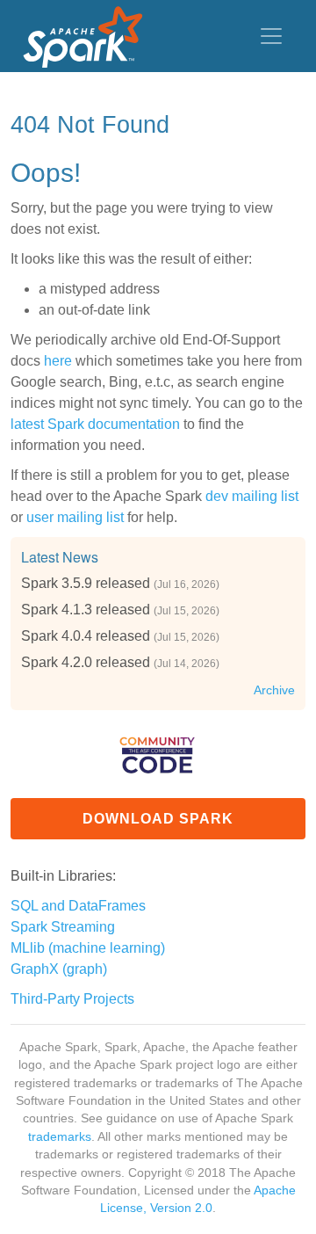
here (58, 360)
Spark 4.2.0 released (85, 662)
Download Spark (158, 818)
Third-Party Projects (72, 998)
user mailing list (75, 517)
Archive (274, 690)
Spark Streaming (63, 926)
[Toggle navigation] (271, 36)
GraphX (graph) (59, 969)
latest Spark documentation (95, 424)
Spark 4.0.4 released (85, 635)
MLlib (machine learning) (88, 947)
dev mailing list (251, 496)
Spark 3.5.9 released (85, 583)
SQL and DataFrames (78, 905)
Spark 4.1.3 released (85, 609)
